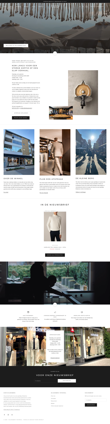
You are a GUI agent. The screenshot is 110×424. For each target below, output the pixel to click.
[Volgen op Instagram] (8, 414)
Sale (11, 6)
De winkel (6, 192)
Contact (41, 6)
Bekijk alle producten (55, 255)
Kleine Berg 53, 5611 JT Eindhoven (12, 409)
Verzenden (53, 398)
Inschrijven (67, 380)
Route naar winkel (97, 6)
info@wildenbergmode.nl (26, 108)
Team (33, 6)
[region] (55, 28)
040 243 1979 (15, 108)
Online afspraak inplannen (57, 406)
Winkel (26, 6)
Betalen (52, 403)
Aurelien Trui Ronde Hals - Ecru (55, 247)
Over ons (53, 396)
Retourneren (54, 401)
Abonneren (91, 405)
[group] (55, 283)
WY (7, 45)
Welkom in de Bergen (81, 192)
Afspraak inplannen (21, 113)
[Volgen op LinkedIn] (12, 414)
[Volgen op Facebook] (4, 414)
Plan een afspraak (44, 192)
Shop (5, 6)
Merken (18, 6)
